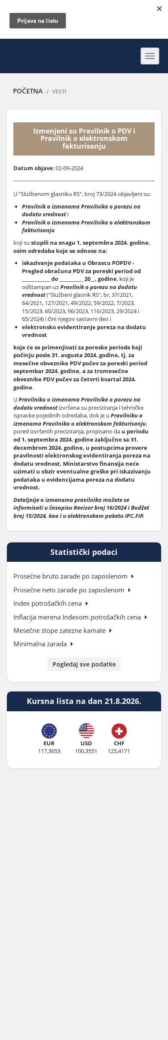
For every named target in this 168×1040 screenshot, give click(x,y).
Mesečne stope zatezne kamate (60, 630)
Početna (28, 91)
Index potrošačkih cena (48, 603)
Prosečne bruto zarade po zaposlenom (71, 576)
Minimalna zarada (40, 643)
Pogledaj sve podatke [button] (84, 664)
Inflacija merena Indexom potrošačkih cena (78, 617)
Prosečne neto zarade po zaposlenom (69, 589)
